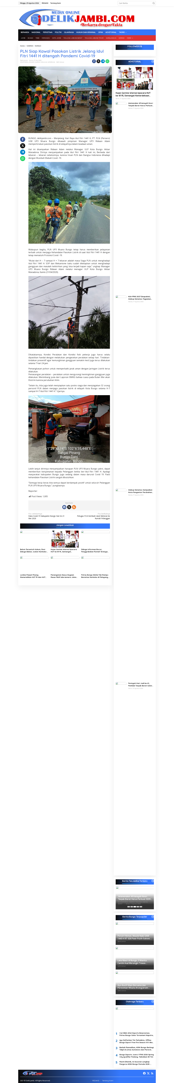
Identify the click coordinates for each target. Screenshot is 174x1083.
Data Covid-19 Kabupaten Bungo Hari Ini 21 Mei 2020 (46, 516)
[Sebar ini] (94, 61)
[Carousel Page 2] (131, 906)
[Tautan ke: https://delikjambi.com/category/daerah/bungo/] (152, 916)
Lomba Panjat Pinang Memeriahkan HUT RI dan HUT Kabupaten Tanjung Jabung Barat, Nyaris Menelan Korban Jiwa (33, 576)
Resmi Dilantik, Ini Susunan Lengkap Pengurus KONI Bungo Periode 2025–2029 (134, 1063)
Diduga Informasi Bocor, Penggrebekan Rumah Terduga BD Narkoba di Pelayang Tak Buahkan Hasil (94, 550)
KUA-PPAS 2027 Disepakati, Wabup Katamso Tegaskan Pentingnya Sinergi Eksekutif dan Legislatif (140, 297)
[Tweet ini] (98, 61)
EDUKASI (44, 62)
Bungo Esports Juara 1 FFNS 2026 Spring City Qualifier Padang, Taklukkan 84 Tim (136, 1056)
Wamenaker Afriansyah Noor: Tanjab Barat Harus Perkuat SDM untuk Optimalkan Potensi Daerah (140, 104)
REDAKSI (95, 1081)
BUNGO (31, 62)
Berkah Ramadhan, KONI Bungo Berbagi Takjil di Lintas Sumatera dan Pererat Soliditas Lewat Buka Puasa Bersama (136, 1048)
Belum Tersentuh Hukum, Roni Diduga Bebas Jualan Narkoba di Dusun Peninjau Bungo (34, 550)
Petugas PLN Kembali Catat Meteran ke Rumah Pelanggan (93, 516)
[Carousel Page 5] (141, 906)
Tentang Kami (107, 1081)
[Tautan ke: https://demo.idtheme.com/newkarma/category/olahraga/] (152, 1001)
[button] (153, 3)
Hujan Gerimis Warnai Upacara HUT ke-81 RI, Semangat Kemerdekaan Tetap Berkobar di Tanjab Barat (64, 550)
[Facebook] (64, 507)
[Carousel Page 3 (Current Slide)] (134, 906)
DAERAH (38, 62)
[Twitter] (69, 507)
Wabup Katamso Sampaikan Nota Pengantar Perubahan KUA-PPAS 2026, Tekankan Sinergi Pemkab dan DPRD (140, 491)
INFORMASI (51, 62)
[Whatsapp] (107, 61)
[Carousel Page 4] (138, 906)
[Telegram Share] (103, 61)
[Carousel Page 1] (128, 906)
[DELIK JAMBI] (76, 17)
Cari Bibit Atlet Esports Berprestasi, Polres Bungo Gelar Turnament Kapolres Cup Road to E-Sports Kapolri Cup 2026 (136, 1034)
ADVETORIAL (24, 62)
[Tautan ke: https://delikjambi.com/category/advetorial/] (152, 61)
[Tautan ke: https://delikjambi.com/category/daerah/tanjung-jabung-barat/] (152, 880)
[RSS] (74, 507)
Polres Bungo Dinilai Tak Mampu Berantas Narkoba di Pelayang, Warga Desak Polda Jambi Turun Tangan (95, 576)
